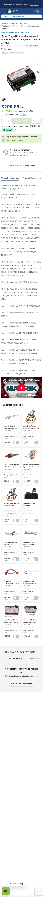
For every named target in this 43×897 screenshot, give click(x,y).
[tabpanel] (21, 291)
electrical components (30, 26)
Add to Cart (20, 120)
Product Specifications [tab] (32, 178)
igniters (5, 28)
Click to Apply (33, 5)
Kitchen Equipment (19, 23)
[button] (33, 11)
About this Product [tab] (10, 178)
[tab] (3, 99)
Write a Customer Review (21, 684)
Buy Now (38, 120)
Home (5, 23)
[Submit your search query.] (39, 16)
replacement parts (9, 26)
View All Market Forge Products (14, 32)
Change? (23, 115)
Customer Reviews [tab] (15, 658)
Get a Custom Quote (14, 140)
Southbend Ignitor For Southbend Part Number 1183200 (30, 544)
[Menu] (3, 11)
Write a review (32, 46)
